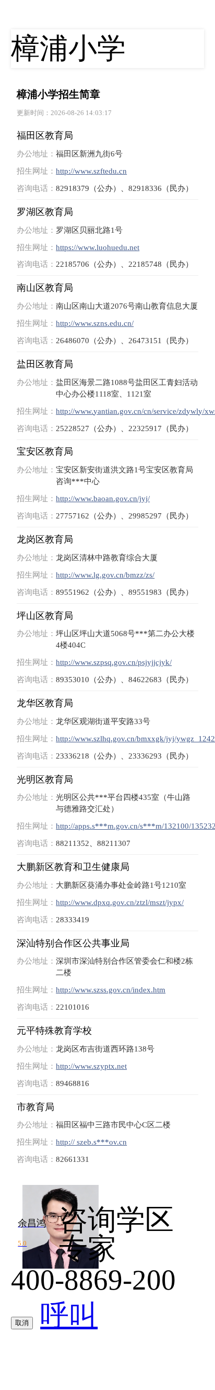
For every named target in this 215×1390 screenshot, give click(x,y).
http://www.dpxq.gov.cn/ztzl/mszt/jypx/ (120, 902)
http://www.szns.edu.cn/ (95, 323)
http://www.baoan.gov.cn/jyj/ (103, 498)
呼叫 (69, 1315)
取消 (22, 1323)
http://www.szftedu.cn (91, 170)
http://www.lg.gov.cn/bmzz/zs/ (105, 574)
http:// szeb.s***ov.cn (91, 1141)
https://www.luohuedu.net (97, 247)
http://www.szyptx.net (91, 1065)
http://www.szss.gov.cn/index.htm (110, 989)
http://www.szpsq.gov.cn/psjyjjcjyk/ (114, 662)
